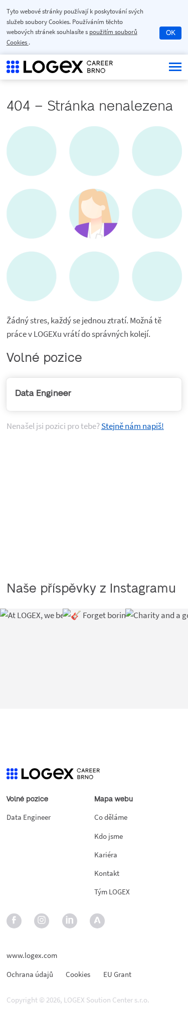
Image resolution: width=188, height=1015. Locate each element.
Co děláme (110, 817)
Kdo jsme (108, 836)
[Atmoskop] (97, 921)
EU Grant (117, 974)
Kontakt (106, 873)
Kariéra (105, 854)
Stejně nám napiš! (132, 425)
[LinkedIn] (69, 921)
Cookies (78, 974)
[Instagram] (42, 921)
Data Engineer (29, 817)
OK (170, 33)
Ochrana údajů (30, 974)
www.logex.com (32, 955)
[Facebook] (14, 921)
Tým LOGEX (112, 891)
